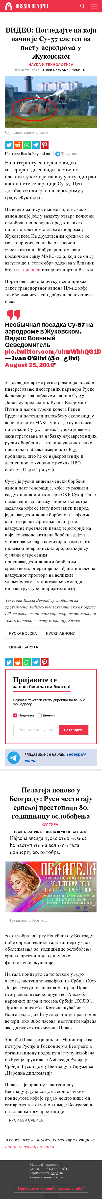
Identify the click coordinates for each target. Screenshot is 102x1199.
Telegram (69, 154)
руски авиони (61, 633)
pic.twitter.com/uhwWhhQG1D (53, 351)
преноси (32, 270)
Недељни (26, 715)
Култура (50, 825)
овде (54, 1173)
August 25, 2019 (29, 365)
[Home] (8, 6)
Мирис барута (23, 647)
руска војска (23, 633)
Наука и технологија (50, 65)
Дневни (49, 715)
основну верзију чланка (29, 1147)
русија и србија (26, 1120)
